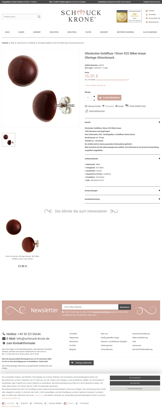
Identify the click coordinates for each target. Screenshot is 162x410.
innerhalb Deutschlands (114, 2)
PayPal (71, 403)
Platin (88, 32)
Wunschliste (154, 18)
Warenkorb (153, 22)
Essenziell (10, 403)
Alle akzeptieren (135, 378)
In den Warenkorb (111, 97)
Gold (7, 32)
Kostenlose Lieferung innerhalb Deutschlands (111, 80)
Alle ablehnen (135, 383)
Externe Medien (55, 403)
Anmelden (73, 334)
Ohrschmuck (21, 43)
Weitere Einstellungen (11, 406)
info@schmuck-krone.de (33, 338)
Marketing (38, 403)
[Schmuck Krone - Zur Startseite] (81, 15)
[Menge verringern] (94, 100)
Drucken (121, 106)
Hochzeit (104, 32)
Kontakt (151, 11)
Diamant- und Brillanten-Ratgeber (114, 342)
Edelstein (54, 32)
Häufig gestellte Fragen (110, 338)
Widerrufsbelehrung (140, 338)
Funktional (84, 403)
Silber (21, 32)
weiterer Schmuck (125, 32)
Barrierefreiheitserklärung (142, 349)
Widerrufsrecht (151, 2)
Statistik (24, 403)
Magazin (72, 349)
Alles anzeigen (150, 32)
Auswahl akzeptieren (135, 389)
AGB (134, 342)
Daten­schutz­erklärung (11, 398)
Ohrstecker (31, 43)
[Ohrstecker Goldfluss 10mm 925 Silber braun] (40, 88)
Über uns (104, 334)
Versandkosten (107, 349)
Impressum (136, 345)
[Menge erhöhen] (94, 96)
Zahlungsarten (106, 345)
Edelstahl (72, 32)
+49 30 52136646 (29, 334)
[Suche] (39, 17)
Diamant (37, 32)
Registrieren (74, 338)
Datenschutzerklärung (141, 334)
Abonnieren (124, 307)
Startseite (5, 43)
